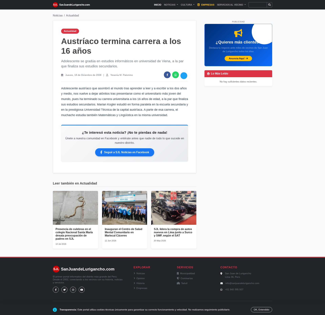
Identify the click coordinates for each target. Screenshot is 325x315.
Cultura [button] (187, 4)
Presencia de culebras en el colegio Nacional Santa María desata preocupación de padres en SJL (74, 234)
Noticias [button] (170, 4)
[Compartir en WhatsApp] (175, 74)
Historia (140, 283)
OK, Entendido (261, 309)
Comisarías (187, 278)
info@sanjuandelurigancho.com (242, 283)
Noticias (58, 15)
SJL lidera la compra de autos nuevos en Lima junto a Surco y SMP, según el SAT (173, 232)
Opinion (140, 278)
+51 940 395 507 (234, 289)
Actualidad (72, 15)
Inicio (157, 4)
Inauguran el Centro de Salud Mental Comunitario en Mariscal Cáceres (123, 232)
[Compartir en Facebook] (167, 74)
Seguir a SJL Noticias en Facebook (126, 152)
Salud (184, 283)
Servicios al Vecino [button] (230, 4)
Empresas (207, 4)
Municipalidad (187, 273)
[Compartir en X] (183, 75)
